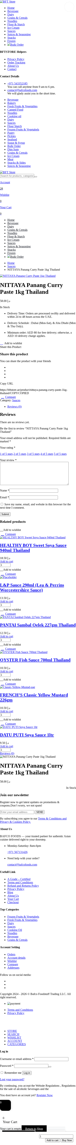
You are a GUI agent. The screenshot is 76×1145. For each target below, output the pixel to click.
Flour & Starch (16, 24)
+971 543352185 (17, 83)
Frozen (11, 41)
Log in (27, 1073)
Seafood (12, 139)
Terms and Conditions (20, 882)
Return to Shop (34, 1128)
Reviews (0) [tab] (14, 406)
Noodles (12, 21)
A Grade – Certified (18, 879)
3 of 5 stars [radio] (33, 453)
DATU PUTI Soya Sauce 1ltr (27, 734)
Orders (11, 954)
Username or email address (17, 1059)
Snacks (11, 37)
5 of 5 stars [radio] (60, 453)
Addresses (13, 967)
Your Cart (13, 899)
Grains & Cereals (17, 17)
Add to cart (52, 1140)
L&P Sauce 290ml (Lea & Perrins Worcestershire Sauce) (32, 587)
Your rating (7, 447)
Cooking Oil (14, 929)
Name (4, 490)
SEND (39, 812)
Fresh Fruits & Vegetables (22, 106)
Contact (11, 69)
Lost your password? (12, 1079)
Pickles (11, 136)
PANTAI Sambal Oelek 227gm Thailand (38, 625)
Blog (10, 892)
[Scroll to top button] (70, 1128)
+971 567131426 (17, 852)
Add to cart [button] (6, 561)
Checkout (13, 902)
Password (6, 1065)
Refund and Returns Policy (23, 885)
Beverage (12, 11)
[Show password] (49, 1066)
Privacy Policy (15, 59)
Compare (10, 397)
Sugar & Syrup (16, 142)
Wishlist (12, 961)
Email (4, 497)
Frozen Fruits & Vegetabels (23, 129)
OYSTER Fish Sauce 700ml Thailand (35, 660)
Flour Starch (14, 126)
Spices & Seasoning (19, 34)
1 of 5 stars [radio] (6, 453)
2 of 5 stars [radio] (19, 453)
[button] (69, 6)
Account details (16, 957)
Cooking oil (14, 116)
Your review (8, 460)
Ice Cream (13, 27)
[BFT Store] (7, 1)
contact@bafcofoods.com (22, 90)
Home (11, 7)
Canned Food (15, 109)
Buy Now (67, 1140)
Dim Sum (13, 149)
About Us (13, 65)
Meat (10, 159)
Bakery (11, 103)
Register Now (45, 1095)
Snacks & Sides (16, 162)
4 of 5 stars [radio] (46, 453)
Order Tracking (16, 62)
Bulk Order (17, 44)
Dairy (10, 14)
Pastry (11, 132)
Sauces (11, 31)
